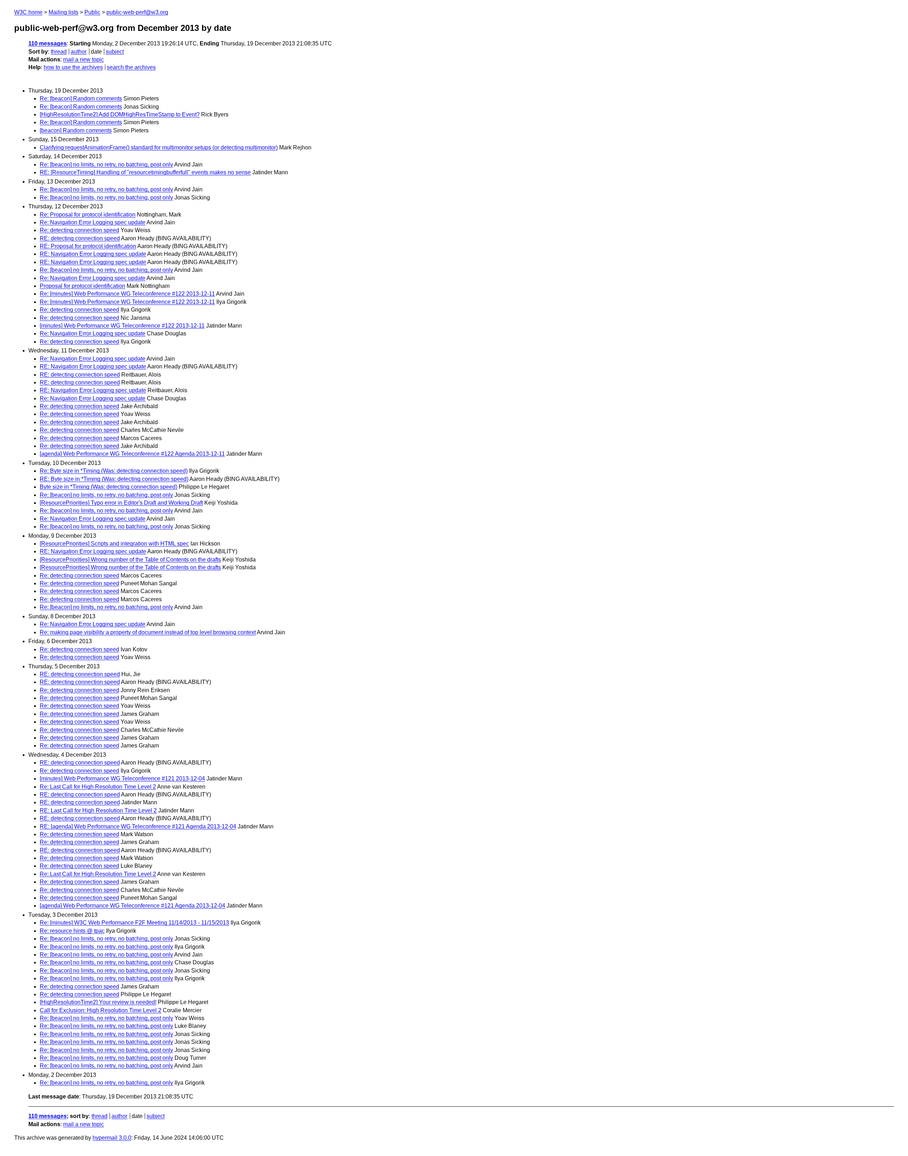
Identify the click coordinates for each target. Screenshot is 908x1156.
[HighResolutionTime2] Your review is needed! (98, 1002)
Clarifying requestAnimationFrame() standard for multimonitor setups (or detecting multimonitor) (159, 147)
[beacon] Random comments (76, 130)
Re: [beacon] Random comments (81, 98)
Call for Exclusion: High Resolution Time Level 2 (100, 1010)
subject (115, 52)
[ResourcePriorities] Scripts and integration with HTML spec (114, 544)
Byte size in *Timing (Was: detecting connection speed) (108, 487)
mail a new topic (83, 59)
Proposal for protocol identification (82, 286)
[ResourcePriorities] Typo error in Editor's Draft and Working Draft (121, 503)
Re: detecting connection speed (79, 230)
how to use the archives (73, 67)
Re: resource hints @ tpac (72, 931)
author (79, 52)
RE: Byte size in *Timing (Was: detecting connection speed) (114, 479)
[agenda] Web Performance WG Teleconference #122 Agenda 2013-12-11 (132, 454)
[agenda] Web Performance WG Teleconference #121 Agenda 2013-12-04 (132, 906)
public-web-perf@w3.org (137, 12)
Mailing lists (63, 12)
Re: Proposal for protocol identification (87, 215)
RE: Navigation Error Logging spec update (93, 254)
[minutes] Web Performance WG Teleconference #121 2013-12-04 (122, 779)
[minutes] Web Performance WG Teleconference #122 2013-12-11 (122, 326)
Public (92, 12)
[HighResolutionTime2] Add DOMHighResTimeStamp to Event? (120, 114)
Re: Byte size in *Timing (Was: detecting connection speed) (114, 471)
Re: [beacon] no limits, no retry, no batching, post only (106, 164)
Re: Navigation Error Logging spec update (92, 222)
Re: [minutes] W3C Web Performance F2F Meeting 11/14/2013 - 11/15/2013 (134, 923)
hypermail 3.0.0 (112, 1138)
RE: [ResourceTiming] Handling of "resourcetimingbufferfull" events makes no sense (145, 172)
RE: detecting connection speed (80, 238)
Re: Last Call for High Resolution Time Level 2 (98, 787)
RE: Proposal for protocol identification (88, 246)
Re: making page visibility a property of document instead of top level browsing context (148, 632)
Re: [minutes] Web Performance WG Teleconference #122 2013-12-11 (127, 294)
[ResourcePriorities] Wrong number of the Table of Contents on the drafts (130, 560)
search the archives (131, 67)
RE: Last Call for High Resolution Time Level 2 (98, 810)
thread (59, 52)
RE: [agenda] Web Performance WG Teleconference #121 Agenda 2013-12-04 (138, 826)
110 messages (47, 43)
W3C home (28, 12)
